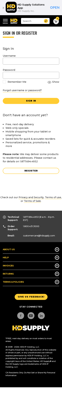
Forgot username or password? (22, 90)
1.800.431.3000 (31, 226)
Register (31, 170)
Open (55, 7)
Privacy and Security (31, 197)
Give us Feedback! (31, 296)
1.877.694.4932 (31, 217)
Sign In (31, 100)
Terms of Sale (32, 201)
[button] (46, 21)
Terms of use (53, 197)
